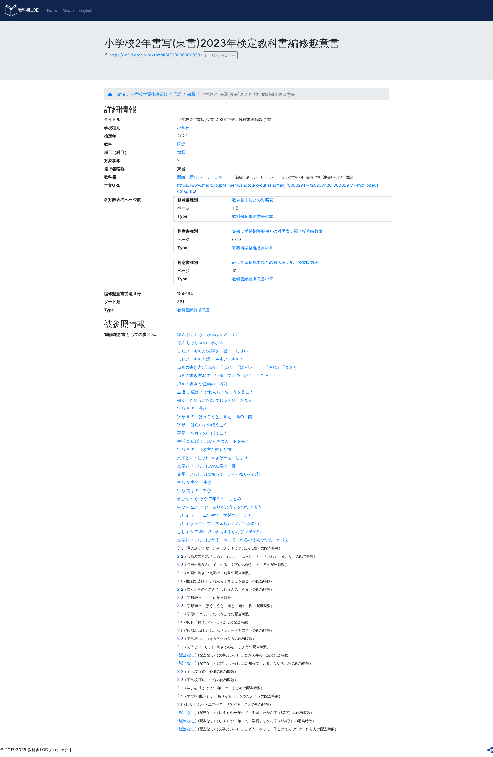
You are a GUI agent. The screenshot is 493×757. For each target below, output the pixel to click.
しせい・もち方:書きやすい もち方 (210, 359)
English (85, 10)
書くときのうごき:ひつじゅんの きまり (214, 400)
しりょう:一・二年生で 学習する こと (214, 515)
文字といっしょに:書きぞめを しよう (212, 457)
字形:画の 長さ (192, 408)
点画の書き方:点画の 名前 (202, 383)
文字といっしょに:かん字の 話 (206, 465)
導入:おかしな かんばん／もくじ (208, 334)
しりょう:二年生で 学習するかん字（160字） (220, 531)
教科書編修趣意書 (193, 310)
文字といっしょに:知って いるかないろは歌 (218, 474)
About (68, 10)
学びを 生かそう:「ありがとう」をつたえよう (219, 506)
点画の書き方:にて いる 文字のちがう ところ (223, 375)
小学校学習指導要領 (149, 94)
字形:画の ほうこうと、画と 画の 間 (214, 416)
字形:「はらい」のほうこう (202, 424)
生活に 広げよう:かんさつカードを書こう (215, 441)
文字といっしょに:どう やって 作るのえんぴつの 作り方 (233, 539)
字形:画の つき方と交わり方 (204, 449)
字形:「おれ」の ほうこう (202, 433)
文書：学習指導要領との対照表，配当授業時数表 (277, 231)
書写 (191, 94)
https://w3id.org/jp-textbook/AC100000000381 (155, 55)
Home (52, 10)
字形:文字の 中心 (194, 490)
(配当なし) (187, 654)
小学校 (183, 127)
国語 (177, 94)
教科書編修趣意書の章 (252, 216)
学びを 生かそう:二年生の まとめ (209, 498)
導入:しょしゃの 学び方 (200, 342)
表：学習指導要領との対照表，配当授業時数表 (275, 262)
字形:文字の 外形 (194, 482)
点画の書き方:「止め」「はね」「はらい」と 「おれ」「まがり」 (239, 367)
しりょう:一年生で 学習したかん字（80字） (219, 523)
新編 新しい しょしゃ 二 (204, 176)
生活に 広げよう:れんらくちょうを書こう (215, 391)
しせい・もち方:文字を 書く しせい (212, 350)
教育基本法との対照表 (252, 199)
